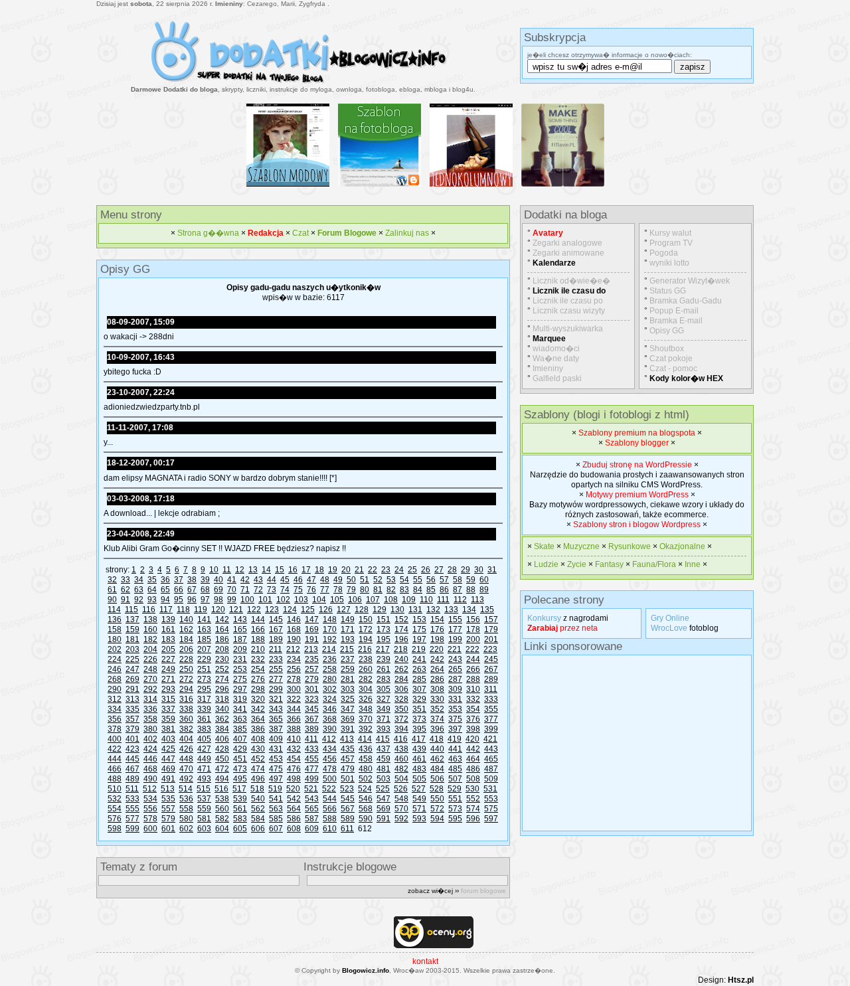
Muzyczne (581, 546)
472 (222, 769)
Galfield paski (557, 378)
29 (465, 569)
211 (275, 649)
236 (330, 659)
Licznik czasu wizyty (569, 310)
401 (132, 739)
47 (311, 579)
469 (168, 769)
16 (293, 569)
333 (491, 699)
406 (222, 739)
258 (330, 669)
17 (306, 569)
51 (364, 579)
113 (477, 599)
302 (330, 689)
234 (294, 659)
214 (329, 649)
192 (330, 639)
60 (484, 579)
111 (443, 599)
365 (276, 719)
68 (205, 589)
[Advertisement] (626, 743)
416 (401, 739)
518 (257, 788)
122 (254, 609)
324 (330, 699)
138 (150, 619)
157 (491, 619)
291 (132, 689)
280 (330, 679)
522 (329, 788)
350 (401, 709)
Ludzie (546, 564)
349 (383, 709)
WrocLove (669, 628)
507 (455, 778)
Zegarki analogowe (567, 243)
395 (419, 729)
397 (455, 729)
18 (319, 569)
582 (222, 818)
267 (491, 669)
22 (372, 569)
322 (294, 699)
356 (115, 719)
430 (258, 749)
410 (294, 739)
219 (419, 649)
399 (491, 729)
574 (473, 808)
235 (312, 659)
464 (473, 759)
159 (132, 629)
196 (401, 639)
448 (186, 759)
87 (457, 589)
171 (348, 629)
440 (437, 749)
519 (275, 788)
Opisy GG (666, 330)
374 (437, 719)
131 (415, 609)
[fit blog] (563, 187)
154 (437, 619)
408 (258, 739)
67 (192, 589)
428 (222, 749)
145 (276, 619)
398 (473, 729)
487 (491, 769)
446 (150, 759)
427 (204, 749)
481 (383, 769)
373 (419, 719)
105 (337, 599)
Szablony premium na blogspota (636, 433)
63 (138, 589)
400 (115, 739)
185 (204, 639)
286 (437, 679)
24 (399, 569)
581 (204, 818)
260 (366, 669)
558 (186, 808)
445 (132, 759)
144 (258, 619)
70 (231, 589)
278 (294, 679)
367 (312, 719)
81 (377, 589)
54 (404, 579)
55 (417, 579)
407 (240, 739)
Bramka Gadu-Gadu (685, 300)
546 (366, 798)
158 (115, 629)
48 (324, 579)
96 (192, 599)
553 (491, 798)
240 (401, 659)
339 (204, 709)
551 (455, 798)
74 (285, 589)
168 (294, 629)
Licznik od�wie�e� (571, 281)
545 (348, 798)
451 (240, 759)
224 (115, 659)
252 (222, 669)
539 (240, 798)
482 (401, 769)
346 (330, 709)
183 (168, 639)
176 (437, 629)
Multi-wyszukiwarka (568, 328)
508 (473, 778)
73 (271, 589)
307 (419, 689)
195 (383, 639)
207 (204, 649)
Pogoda (663, 253)
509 (491, 778)
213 (311, 649)
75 (298, 589)
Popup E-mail (674, 310)
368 (330, 719)
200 (473, 639)
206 (186, 649)
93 (152, 599)
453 (276, 759)
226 (150, 659)
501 (348, 778)
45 (285, 579)
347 (348, 709)
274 (222, 679)
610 (330, 828)
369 (348, 719)
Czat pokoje (671, 358)
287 (455, 679)
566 (330, 808)
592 (401, 818)
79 (351, 589)
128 (362, 609)
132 (433, 609)
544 (330, 798)
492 (186, 778)
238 (366, 659)
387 (276, 729)
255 (276, 669)
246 (115, 669)
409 (276, 739)
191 (312, 639)
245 (491, 659)
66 (178, 589)
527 (419, 788)
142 (222, 619)
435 (348, 749)
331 (455, 699)
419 (455, 739)
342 (258, 709)
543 (312, 798)
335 (132, 709)
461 (419, 759)
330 (437, 699)
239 (383, 659)
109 (409, 599)
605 (240, 828)
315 (168, 699)
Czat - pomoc (673, 368)
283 (383, 679)
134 (469, 609)
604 (222, 828)
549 (419, 798)
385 (240, 729)
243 (455, 659)
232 (258, 659)
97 (205, 599)
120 (218, 609)
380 (150, 729)
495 (240, 778)
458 (366, 759)
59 (470, 579)
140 (186, 619)
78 (338, 589)
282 (366, 679)
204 (150, 649)
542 (294, 798)
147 (312, 619)
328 (401, 699)
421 (490, 739)
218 (401, 649)
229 (204, 659)
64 (152, 589)
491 (168, 778)
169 (312, 629)
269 (132, 679)
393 (383, 729)
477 (312, 769)
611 (347, 828)
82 (391, 589)
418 (437, 739)
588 (330, 818)
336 (150, 709)
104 (319, 599)
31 (492, 569)
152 (401, 619)
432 (294, 749)
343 (276, 709)
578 (150, 818)
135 (487, 609)
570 (401, 808)
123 (272, 609)
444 (115, 759)
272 (186, 679)
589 (348, 818)
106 (355, 599)
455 (312, 759)
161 (168, 629)
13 (253, 569)
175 (419, 629)
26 (425, 569)
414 (365, 739)
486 (473, 769)
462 (437, 759)
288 (473, 679)
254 (258, 669)
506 (437, 778)
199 (455, 639)
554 (115, 808)
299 (276, 689)
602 (186, 828)
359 (168, 719)
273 (204, 679)
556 (150, 808)
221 (455, 649)
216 (365, 649)
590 (366, 818)
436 (366, 749)
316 (186, 699)
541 (276, 798)
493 (204, 778)
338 (186, 709)
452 (258, 759)
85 (431, 589)
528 (437, 788)
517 (239, 788)
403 (168, 739)
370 (366, 719)
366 (294, 719)
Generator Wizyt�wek (689, 281)
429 (240, 749)
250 (186, 669)
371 (383, 719)
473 (240, 769)
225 (132, 659)
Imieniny (548, 368)
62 (125, 589)
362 (222, 719)
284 (401, 679)
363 (240, 719)
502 (366, 778)
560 (222, 808)
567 (348, 808)
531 (490, 788)
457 (348, 759)
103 (301, 599)
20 (346, 569)
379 (132, 729)
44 (271, 579)
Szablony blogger (637, 443)
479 (348, 769)
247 (132, 669)
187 (240, 639)
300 (294, 689)
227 (168, 659)
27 (439, 569)
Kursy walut (670, 233)
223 (490, 649)
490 (150, 778)
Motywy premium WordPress (637, 494)
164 (222, 629)
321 (276, 699)
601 (168, 828)
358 (150, 719)
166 (258, 629)
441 (455, 749)
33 (125, 579)
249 (168, 669)
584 (258, 818)
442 (473, 749)
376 (473, 719)
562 (258, 808)
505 (419, 778)
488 (115, 778)
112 (460, 599)
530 (472, 788)
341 (240, 709)
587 (312, 818)
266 (473, 669)
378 (115, 729)
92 (138, 599)
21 (359, 569)
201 (491, 639)
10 (213, 569)
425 (168, 749)
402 (150, 739)
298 (258, 689)
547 (383, 798)
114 (114, 609)
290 (115, 689)
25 (412, 569)
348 (366, 709)
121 (236, 609)
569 (383, 808)
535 (168, 798)
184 (186, 639)
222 (472, 649)
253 (240, 669)
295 (204, 689)
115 (131, 609)
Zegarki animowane (568, 253)
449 (204, 759)
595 (455, 818)
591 (383, 818)
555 (132, 808)
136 (115, 619)
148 (330, 619)
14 (266, 569)
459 (383, 759)
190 (294, 639)
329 (419, 699)
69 (218, 589)
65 (165, 589)
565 (312, 808)
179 (491, 629)
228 (186, 659)
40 (218, 579)
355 (491, 709)
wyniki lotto (669, 263)
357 (132, 719)
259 (348, 669)
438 (401, 749)
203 (132, 649)
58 (457, 579)
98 (218, 599)
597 (491, 818)
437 (383, 749)
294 (186, 689)
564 (294, 808)
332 (473, 699)
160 (150, 629)
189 (276, 639)
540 (258, 798)
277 (276, 679)
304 (366, 689)
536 (186, 798)
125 (308, 609)
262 (401, 669)
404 (186, 739)
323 (312, 699)
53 (391, 579)
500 (330, 778)
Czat (300, 233)
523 (347, 788)
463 (455, 759)
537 (204, 798)
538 (222, 798)
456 (330, 759)
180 (115, 639)
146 (294, 619)
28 (452, 569)
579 (168, 818)
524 (365, 788)
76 (311, 589)
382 (186, 729)
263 (419, 669)
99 (231, 599)
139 (168, 619)
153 (419, 619)
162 (186, 629)
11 (226, 569)
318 (222, 699)
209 (240, 649)
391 (348, 729)
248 (150, 669)
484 (437, 769)
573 (455, 808)
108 (391, 599)
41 (231, 579)
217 (383, 649)
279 (312, 679)
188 (258, 639)
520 (293, 788)
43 (258, 579)
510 (115, 788)
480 (366, 769)
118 (183, 609)
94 (165, 599)
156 (473, 619)
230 (222, 659)
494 (222, 778)
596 (473, 818)
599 (132, 828)
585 (276, 818)
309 (455, 689)
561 (240, 808)
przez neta (562, 628)
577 (132, 818)
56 (431, 579)
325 (348, 699)
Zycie (576, 564)
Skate (544, 546)
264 (437, 669)
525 (383, 788)
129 (379, 609)
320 (258, 699)
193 (348, 639)
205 (168, 649)
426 (186, 749)
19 (332, 569)
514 (186, 788)
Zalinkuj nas (407, 233)
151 (383, 619)
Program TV (671, 243)
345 (312, 709)
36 (165, 579)
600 (150, 828)
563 (276, 808)
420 (472, 739)
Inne (693, 564)
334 (115, 709)
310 (473, 689)
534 (150, 798)
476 (294, 769)
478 (330, 769)
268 (115, 679)
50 (351, 579)
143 (240, 619)
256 (294, 669)
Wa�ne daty (556, 358)
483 (419, 769)
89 (484, 589)
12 (239, 569)
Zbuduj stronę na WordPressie (637, 464)
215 (347, 649)
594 (437, 818)
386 (258, 729)
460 (401, 759)
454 (294, 759)
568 (366, 808)
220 (437, 649)
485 (455, 769)
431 (276, 749)
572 (437, 808)
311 (490, 689)
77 (324, 589)
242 (437, 659)
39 (205, 579)
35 (152, 579)
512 (150, 788)
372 (401, 719)
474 (258, 769)
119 (200, 609)
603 (204, 828)
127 (344, 609)
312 (115, 699)
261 (383, 669)
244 (473, 659)
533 (132, 798)
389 (312, 729)
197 (419, 639)
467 (132, 769)
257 (312, 669)
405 (204, 739)
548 (401, 798)
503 (383, 778)
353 (455, 709)
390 (330, 729)
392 (366, 729)
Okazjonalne (682, 546)
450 (222, 759)
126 (326, 609)
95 (178, 599)
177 (455, 629)
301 (312, 689)
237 (348, 659)
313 (132, 699)
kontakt (425, 961)
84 (417, 589)
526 (401, 788)
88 (470, 589)
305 (383, 689)
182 (150, 639)
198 (437, 639)
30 (478, 569)
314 (150, 699)
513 (168, 788)
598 (115, 828)
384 (222, 729)
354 (473, 709)
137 (132, 619)
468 (150, 769)
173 (383, 629)
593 (419, 818)
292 (150, 689)
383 (204, 729)
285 (419, 679)
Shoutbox (666, 348)
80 (364, 589)
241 (419, 659)
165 (240, 629)
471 (204, 769)
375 (455, 719)
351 (419, 709)
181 (132, 639)
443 (491, 749)
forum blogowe (483, 890)
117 (166, 609)
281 (348, 679)
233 (276, 659)
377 (491, 719)
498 (294, 778)
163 (204, 629)
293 (168, 689)
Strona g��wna (208, 233)
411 (311, 739)
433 (312, 749)
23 (385, 569)
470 (186, 769)
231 (240, 659)
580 (186, 818)
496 (258, 778)
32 (112, 579)
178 (473, 629)
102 (283, 599)
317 (204, 699)
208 (222, 649)
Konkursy (544, 618)
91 (125, 599)
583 (240, 818)
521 (311, 788)
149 (348, 619)
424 (150, 749)
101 (265, 599)
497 (276, 778)
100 (247, 599)
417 (419, 739)
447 (168, 759)
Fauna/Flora (654, 564)
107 (373, 599)
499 (312, 778)
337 (168, 709)
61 (112, 589)
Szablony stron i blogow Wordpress (637, 524)
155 (455, 619)
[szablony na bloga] (303, 83)
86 (444, 589)
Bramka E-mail (676, 320)
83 (404, 589)
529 (455, 788)
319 (240, 699)
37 (178, 579)
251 (204, 669)
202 (115, 649)
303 (348, 689)
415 (383, 739)
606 (258, 828)
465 (491, 759)
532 (115, 798)
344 (294, 709)
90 (112, 599)
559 (204, 808)
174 (401, 629)
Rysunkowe (629, 546)
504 (401, 778)
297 (240, 689)
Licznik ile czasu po (568, 300)
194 (366, 639)
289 (491, 679)
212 (293, 649)
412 (329, 739)
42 (245, 579)
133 (451, 609)
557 (168, 808)
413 (347, 739)
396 (437, 729)
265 (455, 669)
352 (437, 709)
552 (473, 798)
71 (245, 589)
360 (186, 719)
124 (290, 609)
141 (204, 619)
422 (115, 749)
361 (204, 719)
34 (138, 579)
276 (258, 679)
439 (419, 749)
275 (240, 679)
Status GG (667, 290)
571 (419, 808)
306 (401, 689)
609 (312, 828)
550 (437, 798)
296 (222, 689)
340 (222, 709)
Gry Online (670, 618)
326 (366, 699)
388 (294, 729)
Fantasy (609, 564)
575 (491, 808)
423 (132, 749)
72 (258, 589)
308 (437, 689)
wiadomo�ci (556, 348)
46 (298, 579)
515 (204, 788)
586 (294, 818)
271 (168, 679)
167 (276, 629)
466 (115, 769)
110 (426, 599)
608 (294, 828)
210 (258, 649)
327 (383, 699)
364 (258, 719)
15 (279, 569)
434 (330, 749)
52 (377, 579)
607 (276, 828)
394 (401, 729)
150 (366, 619)
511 (132, 788)
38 (192, 579)
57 (444, 579)
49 (338, 579)
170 (330, 629)
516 (221, 788)
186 (222, 639)
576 (115, 818)
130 (397, 609)
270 (150, 679)
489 (132, 778)
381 (168, 729)
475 (276, 769)
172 (366, 629)
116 (148, 609)
